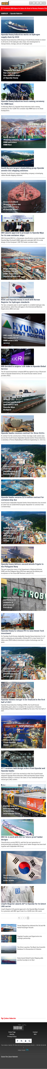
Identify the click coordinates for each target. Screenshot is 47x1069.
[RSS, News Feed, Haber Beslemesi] (21, 1041)
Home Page (11, 1032)
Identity (12, 1034)
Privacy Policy (11, 1036)
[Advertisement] (23, 991)
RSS (35, 1034)
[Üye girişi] (26, 1041)
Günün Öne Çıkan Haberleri (9, 1057)
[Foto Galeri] (37, 3)
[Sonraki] (28, 918)
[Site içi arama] (44, 3)
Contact (35, 1032)
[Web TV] (34, 3)
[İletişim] (41, 3)
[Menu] (30, 3)
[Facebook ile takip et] (17, 1041)
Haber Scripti (21, 1050)
